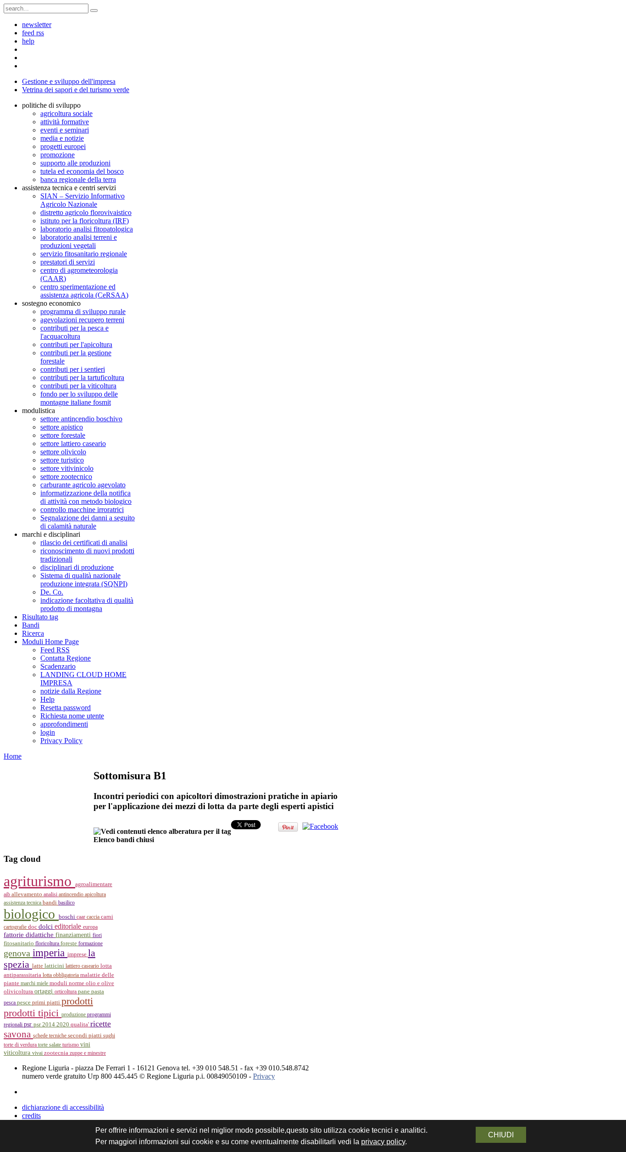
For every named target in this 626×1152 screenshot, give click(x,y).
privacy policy (383, 1142)
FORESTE (69, 943)
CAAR (82, 917)
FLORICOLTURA (47, 943)
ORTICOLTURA (66, 991)
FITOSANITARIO (19, 943)
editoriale (69, 926)
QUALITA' (80, 1024)
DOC (33, 926)
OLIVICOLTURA (19, 991)
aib (7, 894)
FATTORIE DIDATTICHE (29, 934)
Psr (28, 1024)
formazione (90, 943)
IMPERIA (50, 953)
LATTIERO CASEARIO (83, 966)
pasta (97, 991)
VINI (85, 1044)
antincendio (72, 894)
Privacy (264, 1076)
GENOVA (18, 953)
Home (13, 756)
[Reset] (94, 10)
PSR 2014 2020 (52, 1024)
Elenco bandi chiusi (123, 839)
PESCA (10, 1002)
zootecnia (57, 1052)
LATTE (38, 966)
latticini (55, 966)
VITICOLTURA (18, 1052)
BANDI (50, 902)
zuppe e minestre (88, 1053)
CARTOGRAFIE (16, 927)
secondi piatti (85, 1035)
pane (84, 991)
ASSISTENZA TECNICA (23, 902)
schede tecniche (50, 1035)
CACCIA (94, 917)
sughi (109, 1035)
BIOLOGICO (31, 914)
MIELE (43, 983)
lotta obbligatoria (61, 975)
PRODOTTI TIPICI (32, 1013)
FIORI (97, 935)
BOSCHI (68, 916)
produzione (74, 1014)
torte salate (50, 1045)
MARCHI (29, 983)
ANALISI (51, 894)
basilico (66, 902)
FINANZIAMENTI (74, 935)
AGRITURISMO (39, 881)
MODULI (59, 983)
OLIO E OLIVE (100, 983)
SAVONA (18, 1034)
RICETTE (100, 1023)
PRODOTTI (77, 1001)
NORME (77, 983)
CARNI (107, 916)
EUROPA (90, 927)
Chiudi (501, 1135)
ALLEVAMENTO (27, 894)
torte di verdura (21, 1045)
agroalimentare (93, 884)
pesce (24, 1002)
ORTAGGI (44, 991)
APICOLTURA (95, 894)
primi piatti (46, 1002)
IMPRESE (77, 954)
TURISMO (71, 1045)
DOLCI (46, 926)
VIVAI (38, 1053)
